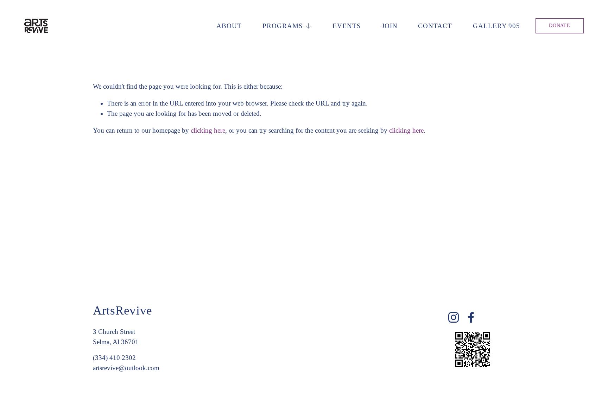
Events (346, 26)
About (229, 26)
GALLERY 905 (496, 26)
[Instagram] (453, 317)
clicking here (208, 130)
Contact (435, 26)
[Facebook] (471, 317)
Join (390, 26)
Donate (559, 25)
